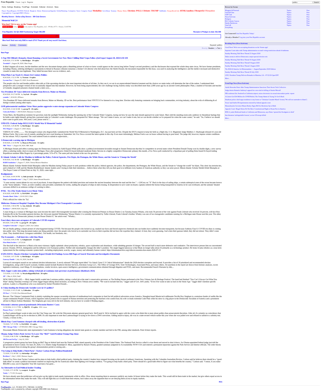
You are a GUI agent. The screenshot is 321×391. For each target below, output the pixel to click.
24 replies (34, 193)
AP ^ (4, 276)
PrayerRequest (12, 11)
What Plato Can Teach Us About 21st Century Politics (24, 75)
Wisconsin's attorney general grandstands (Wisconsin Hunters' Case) (30, 305)
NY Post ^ (6, 293)
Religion (228, 19)
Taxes (78, 11)
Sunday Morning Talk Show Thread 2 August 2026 (242, 66)
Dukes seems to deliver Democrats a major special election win (246, 57)
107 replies (35, 336)
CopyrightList (6, 13)
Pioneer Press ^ (8, 310)
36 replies (38, 177)
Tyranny (113, 11)
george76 (26, 109)
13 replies (36, 240)
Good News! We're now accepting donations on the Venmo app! (246, 47)
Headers (211, 48)
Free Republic (7, 2)
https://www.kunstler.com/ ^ (12, 179)
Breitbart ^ (7, 209)
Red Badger (26, 60)
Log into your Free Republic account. (252, 37)
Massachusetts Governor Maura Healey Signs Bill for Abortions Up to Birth (250, 106)
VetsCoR (228, 25)
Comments (22, 45)
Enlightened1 (27, 240)
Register (30, 2)
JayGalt (26, 94)
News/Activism (230, 17)
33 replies (35, 290)
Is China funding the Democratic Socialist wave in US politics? (27, 288)
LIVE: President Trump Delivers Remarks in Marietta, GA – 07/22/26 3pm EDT (252, 75)
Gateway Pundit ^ (9, 259)
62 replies (35, 126)
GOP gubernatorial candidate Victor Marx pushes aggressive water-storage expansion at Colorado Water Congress (49, 106)
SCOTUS (20, 11)
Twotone (25, 77)
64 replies (34, 353)
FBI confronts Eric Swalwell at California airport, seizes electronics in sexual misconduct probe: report (259, 93)
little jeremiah (28, 177)
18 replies (33, 94)
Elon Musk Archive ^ (10, 242)
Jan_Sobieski (27, 206)
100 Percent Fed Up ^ (10, 339)
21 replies (33, 324)
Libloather (27, 290)
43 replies (35, 160)
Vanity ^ (6, 373)
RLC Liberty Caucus (232, 21)
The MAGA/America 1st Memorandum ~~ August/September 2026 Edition (250, 69)
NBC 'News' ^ (8, 145)
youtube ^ (6, 97)
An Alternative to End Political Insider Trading (21, 368)
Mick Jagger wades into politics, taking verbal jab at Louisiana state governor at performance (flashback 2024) (48, 271)
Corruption (72, 11)
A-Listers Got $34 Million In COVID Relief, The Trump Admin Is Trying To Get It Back (254, 96)
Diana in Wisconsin (29, 143)
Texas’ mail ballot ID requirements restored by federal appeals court (248, 103)
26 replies (34, 109)
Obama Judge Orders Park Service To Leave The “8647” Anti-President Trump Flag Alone (40, 334)
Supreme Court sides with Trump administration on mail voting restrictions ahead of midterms (257, 50)
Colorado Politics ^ (10, 112)
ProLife (26, 11)
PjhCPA (27, 307)
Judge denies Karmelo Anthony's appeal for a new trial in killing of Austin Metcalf (253, 90)
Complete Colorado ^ (10, 226)
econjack (25, 370)
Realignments (7, 174)
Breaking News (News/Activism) (236, 43)
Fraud (90, 11)
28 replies (44, 273)
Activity (13, 45)
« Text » (219, 48)
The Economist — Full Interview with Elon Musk (22, 237)
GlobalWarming (62, 11)
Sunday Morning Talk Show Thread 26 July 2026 (242, 72)
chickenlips (26, 353)
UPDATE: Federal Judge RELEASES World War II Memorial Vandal (31, 123)
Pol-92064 (26, 193)
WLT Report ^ (8, 129)
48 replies (36, 206)
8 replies (33, 77)
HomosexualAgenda (49, 11)
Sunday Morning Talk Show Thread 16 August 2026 (242, 60)
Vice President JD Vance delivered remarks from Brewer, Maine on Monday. (33, 92)
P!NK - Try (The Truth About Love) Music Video (22, 191)
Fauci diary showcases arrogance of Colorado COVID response (28, 220)
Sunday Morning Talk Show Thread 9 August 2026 (242, 63)
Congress (84, 11)
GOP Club (228, 15)
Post (308, 10)
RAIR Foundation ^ (10, 162)
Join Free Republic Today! (245, 33)
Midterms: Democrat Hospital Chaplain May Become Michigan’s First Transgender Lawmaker (41, 203)
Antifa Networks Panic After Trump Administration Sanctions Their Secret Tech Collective (255, 87)
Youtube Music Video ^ (11, 196)
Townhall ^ (7, 63)
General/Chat (229, 12)
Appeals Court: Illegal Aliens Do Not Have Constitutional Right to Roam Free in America (255, 109)
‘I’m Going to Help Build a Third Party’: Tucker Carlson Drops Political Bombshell (36, 351)
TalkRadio (162, 11)
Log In (23, 2)
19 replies (35, 60)
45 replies (35, 256)
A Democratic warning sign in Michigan (18, 140)
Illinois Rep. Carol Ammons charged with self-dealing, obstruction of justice (33, 322)
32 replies (40, 143)
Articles (5, 45)
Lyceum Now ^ (8, 80)
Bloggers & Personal (232, 10)
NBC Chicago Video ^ (11, 327)
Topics (289, 10)
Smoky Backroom (231, 23)
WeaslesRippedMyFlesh (31, 273)
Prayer (4, 11)
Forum (18, 2)
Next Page (5, 53)
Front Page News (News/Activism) (237, 83)
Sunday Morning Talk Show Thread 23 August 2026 (242, 53)
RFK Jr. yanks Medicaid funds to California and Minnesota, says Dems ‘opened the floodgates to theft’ (259, 112)
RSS (220, 382)
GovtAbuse (106, 11)
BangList (33, 11)
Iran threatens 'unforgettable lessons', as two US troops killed (245, 115)
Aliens (39, 11)
